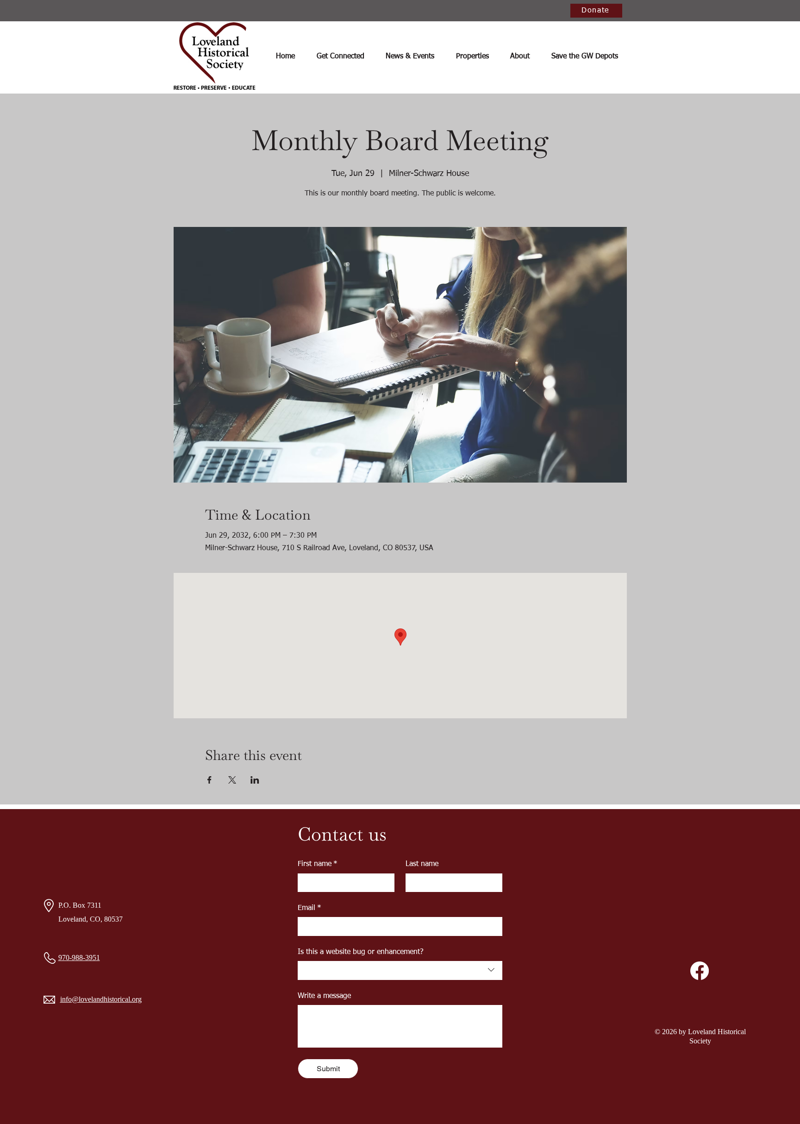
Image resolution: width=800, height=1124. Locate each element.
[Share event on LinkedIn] (254, 780)
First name (318, 864)
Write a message (324, 996)
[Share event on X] (232, 780)
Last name (422, 864)
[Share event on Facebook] (209, 780)
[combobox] (400, 970)
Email (309, 908)
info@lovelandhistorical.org (101, 999)
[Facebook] (699, 970)
